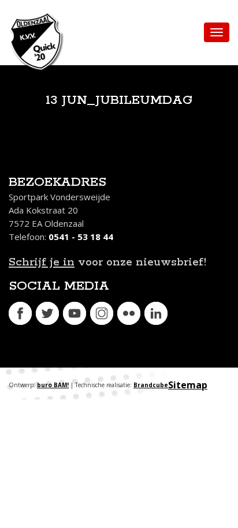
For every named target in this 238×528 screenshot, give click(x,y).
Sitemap (187, 385)
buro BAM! (53, 385)
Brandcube (150, 385)
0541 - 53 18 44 (81, 236)
